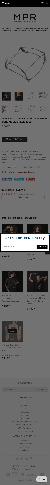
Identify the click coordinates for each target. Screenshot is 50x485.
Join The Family (42, 247)
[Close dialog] (48, 234)
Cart (46, 3)
